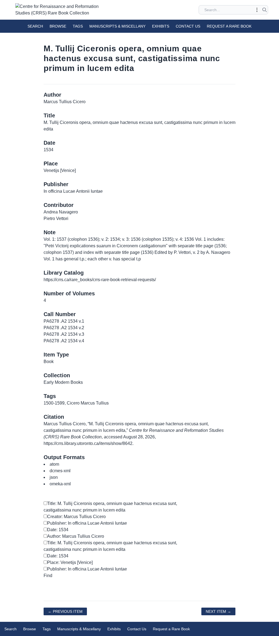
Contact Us (188, 26)
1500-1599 (54, 403)
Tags (78, 26)
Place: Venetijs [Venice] (70, 562)
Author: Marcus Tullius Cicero (75, 536)
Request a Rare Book (229, 26)
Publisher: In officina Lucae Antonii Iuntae (87, 523)
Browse (58, 26)
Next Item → (218, 611)
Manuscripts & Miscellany (117, 26)
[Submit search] (264, 10)
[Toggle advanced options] (257, 10)
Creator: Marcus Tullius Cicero (76, 516)
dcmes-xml (60, 470)
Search (35, 26)
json (54, 477)
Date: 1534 (57, 529)
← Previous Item (65, 611)
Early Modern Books (63, 382)
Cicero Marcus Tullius (88, 403)
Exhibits (160, 26)
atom (54, 464)
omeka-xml (60, 484)
